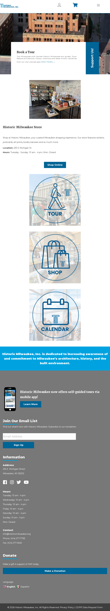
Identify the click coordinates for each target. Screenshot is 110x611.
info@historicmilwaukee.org (17, 534)
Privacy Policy (67, 607)
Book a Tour (26, 52)
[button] (30, 404)
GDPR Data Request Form (89, 607)
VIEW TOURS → (48, 62)
